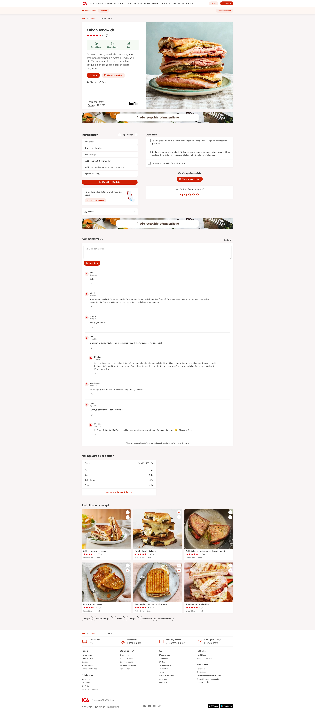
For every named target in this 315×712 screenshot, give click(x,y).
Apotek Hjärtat (87, 665)
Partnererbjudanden (128, 665)
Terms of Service (178, 443)
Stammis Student (126, 658)
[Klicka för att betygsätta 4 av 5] (194, 195)
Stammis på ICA (127, 651)
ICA (160, 651)
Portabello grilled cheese (145, 551)
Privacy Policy (165, 443)
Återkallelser (201, 672)
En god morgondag (204, 658)
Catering (122, 3)
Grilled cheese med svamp (95, 551)
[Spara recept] (128, 512)
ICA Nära (161, 662)
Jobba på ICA (163, 683)
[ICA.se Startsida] (84, 3)
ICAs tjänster (87, 675)
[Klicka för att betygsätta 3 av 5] (190, 195)
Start (84, 18)
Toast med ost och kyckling (197, 604)
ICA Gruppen (163, 658)
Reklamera (201, 669)
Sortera (227, 240)
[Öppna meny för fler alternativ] (128, 517)
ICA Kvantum (163, 669)
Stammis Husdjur (126, 662)
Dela (104, 82)
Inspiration (165, 3)
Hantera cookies (203, 682)
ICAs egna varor (164, 655)
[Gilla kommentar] (92, 284)
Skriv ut (93, 82)
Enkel (129, 47)
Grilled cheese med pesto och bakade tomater (206, 551)
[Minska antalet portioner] (119, 134)
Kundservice (187, 3)
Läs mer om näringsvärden (117, 492)
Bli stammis (124, 655)
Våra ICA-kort (125, 669)
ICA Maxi (161, 672)
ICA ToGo (85, 686)
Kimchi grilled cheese (92, 604)
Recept (155, 3)
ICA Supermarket (164, 665)
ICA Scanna (86, 683)
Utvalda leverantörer (166, 676)
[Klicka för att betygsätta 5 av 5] (197, 195)
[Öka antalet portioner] (136, 134)
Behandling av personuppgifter (208, 679)
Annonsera (162, 679)
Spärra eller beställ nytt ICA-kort (209, 676)
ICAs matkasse (135, 3)
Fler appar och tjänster (90, 689)
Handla (85, 651)
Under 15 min (96, 47)
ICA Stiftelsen (202, 655)
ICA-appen (86, 679)
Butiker (147, 3)
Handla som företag (89, 669)
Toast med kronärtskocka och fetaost (150, 604)
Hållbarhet (201, 651)
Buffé (91, 105)
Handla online (96, 3)
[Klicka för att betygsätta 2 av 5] (186, 195)
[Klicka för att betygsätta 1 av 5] (182, 195)
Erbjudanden (111, 3)
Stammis (176, 3)
